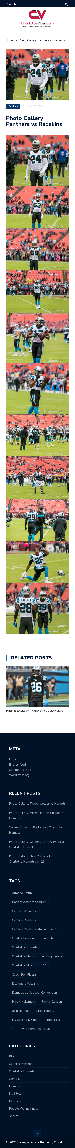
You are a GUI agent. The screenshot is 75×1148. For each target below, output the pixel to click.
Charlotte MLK (22, 965)
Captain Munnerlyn (25, 911)
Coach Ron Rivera (24, 974)
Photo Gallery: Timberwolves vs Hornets (37, 804)
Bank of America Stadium (29, 902)
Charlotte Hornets (25, 947)
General (14, 1079)
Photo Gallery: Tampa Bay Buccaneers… (36, 711)
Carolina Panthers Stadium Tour (34, 929)
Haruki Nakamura (23, 1002)
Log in (13, 759)
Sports (13, 1116)
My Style (15, 1094)
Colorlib (59, 1142)
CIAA (43, 965)
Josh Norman (20, 1011)
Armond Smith (22, 893)
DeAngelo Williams (25, 984)
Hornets (14, 1086)
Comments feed (20, 770)
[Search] (66, 4)
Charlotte (47, 938)
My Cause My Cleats (26, 1020)
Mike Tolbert (45, 1011)
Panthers (15, 1101)
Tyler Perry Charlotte (35, 1029)
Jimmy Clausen (52, 1002)
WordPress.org (19, 775)
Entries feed (17, 765)
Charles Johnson (23, 938)
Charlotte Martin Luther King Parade (37, 956)
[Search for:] (19, 4)
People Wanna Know (23, 1109)
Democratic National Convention (34, 993)
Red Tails (53, 1020)
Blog (12, 1056)
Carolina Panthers (24, 920)
